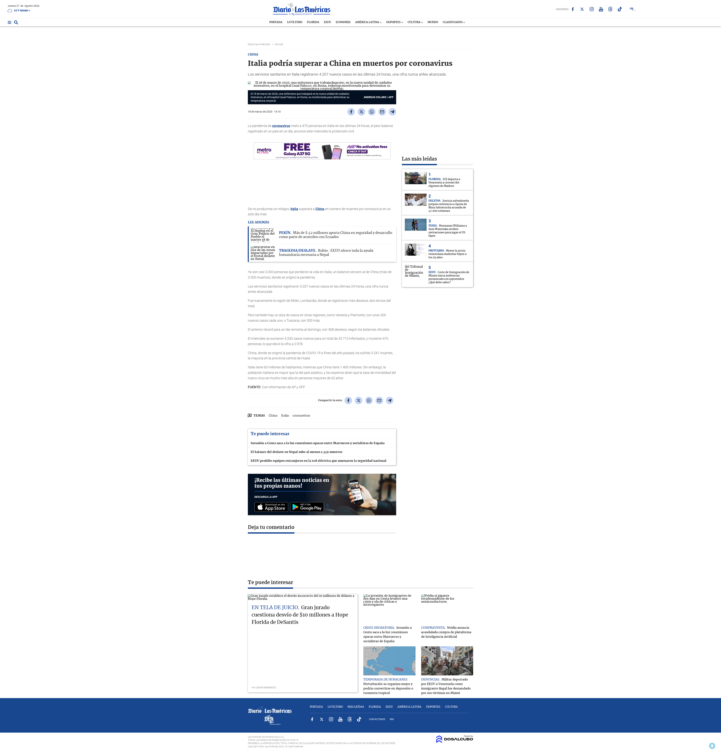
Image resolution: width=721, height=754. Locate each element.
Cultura (414, 22)
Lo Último (294, 22)
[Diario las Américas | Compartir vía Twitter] (361, 112)
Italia (294, 209)
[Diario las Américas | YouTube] (601, 9)
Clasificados (453, 22)
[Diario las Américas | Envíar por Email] (382, 112)
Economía (343, 22)
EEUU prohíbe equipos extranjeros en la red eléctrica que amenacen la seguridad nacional (318, 460)
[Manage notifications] (712, 746)
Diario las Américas (259, 44)
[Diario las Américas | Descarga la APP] (272, 507)
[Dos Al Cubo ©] (454, 741)
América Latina (367, 22)
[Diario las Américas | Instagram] (591, 9)
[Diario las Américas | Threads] (610, 9)
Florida (313, 22)
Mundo (433, 22)
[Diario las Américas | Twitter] (582, 9)
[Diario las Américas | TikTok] (619, 9)
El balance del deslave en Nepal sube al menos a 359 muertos (296, 452)
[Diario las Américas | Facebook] (572, 9)
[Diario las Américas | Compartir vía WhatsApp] (372, 112)
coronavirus (281, 126)
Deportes (393, 22)
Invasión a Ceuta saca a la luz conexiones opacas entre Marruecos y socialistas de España (318, 443)
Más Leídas (356, 707)
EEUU (327, 22)
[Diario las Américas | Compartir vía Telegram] (392, 112)
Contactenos (377, 719)
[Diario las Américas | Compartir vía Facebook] (351, 112)
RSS (392, 719)
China (319, 209)
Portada (275, 22)
